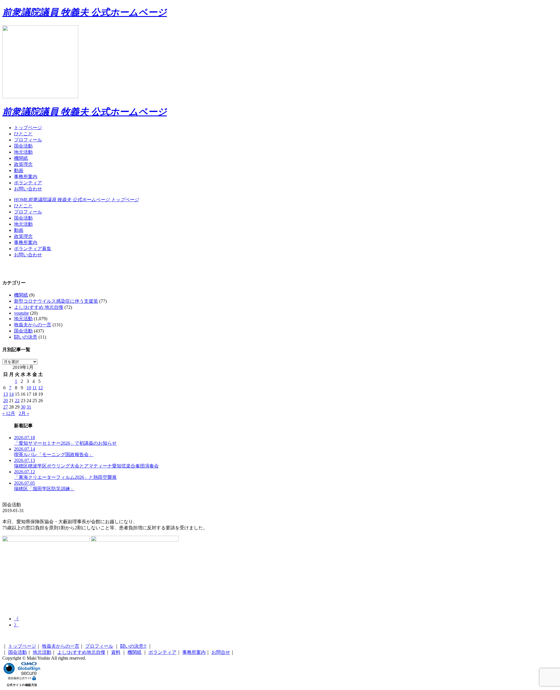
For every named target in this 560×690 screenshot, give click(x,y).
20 (5, 400)
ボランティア (28, 182)
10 (29, 387)
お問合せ (220, 652)
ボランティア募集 (32, 248)
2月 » (24, 413)
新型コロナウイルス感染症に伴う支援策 (56, 301)
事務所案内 (25, 176)
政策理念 (23, 164)
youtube (21, 313)
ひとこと (23, 133)
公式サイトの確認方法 (22, 685)
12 (40, 387)
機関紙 (21, 158)
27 (5, 406)
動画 (18, 170)
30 (23, 406)
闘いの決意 (25, 337)
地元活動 (23, 152)
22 (17, 400)
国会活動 (23, 145)
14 (11, 394)
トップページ (28, 127)
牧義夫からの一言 (32, 324)
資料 (115, 652)
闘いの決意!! (133, 646)
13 (5, 394)
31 (29, 406)
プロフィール (28, 139)
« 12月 (8, 413)
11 (34, 387)
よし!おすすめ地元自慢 (81, 652)
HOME (76, 199)
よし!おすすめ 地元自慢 (38, 307)
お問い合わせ (28, 188)
